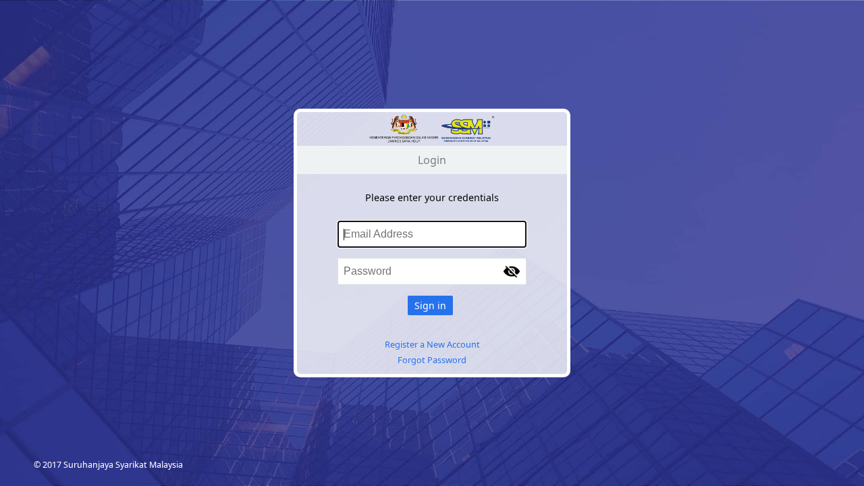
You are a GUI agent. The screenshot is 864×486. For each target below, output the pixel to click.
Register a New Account (432, 344)
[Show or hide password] (511, 271)
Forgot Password (432, 360)
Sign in (430, 305)
